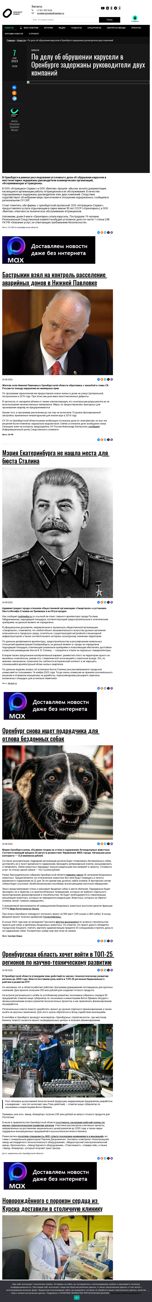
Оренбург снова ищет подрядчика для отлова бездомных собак (50, 734)
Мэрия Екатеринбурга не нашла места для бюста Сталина (55, 456)
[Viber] (111, 232)
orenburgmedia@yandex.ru (50, 13)
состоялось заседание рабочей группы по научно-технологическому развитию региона (53, 1124)
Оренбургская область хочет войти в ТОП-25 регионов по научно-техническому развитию (58, 957)
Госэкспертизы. (52, 916)
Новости (21, 40)
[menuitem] (9, 28)
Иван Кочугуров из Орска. (24, 908)
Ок (76, 1297)
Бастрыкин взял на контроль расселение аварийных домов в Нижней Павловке (54, 278)
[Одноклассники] (14, 93)
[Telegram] (14, 98)
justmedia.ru (25, 616)
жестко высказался (67, 922)
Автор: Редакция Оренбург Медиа (15, 125)
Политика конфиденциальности (125, 1293)
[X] (108, 232)
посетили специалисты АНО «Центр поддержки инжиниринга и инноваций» (61, 1136)
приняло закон (74, 874)
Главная (11, 40)
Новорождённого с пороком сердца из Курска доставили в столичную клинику (52, 1204)
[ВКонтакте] (14, 87)
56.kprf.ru (12, 683)
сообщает (94, 426)
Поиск (110, 20)
